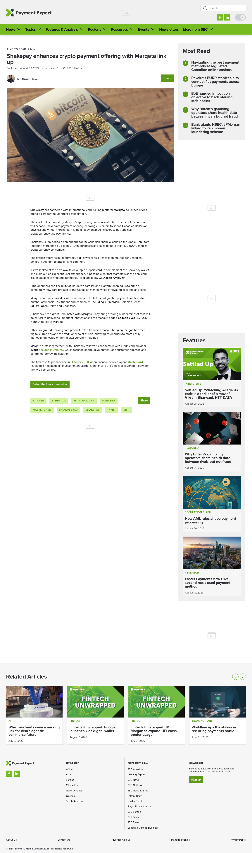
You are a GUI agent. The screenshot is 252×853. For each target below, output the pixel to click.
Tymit (111, 410)
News (10, 29)
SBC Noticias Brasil (138, 791)
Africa (69, 769)
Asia (68, 774)
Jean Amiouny (84, 401)
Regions (94, 29)
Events (143, 29)
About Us (11, 840)
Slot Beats (133, 817)
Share (167, 78)
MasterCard (42, 410)
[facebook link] (220, 17)
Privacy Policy (238, 840)
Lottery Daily (134, 796)
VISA (126, 410)
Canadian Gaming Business (143, 828)
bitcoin (38, 401)
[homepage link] (28, 13)
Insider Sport (134, 801)
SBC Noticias (134, 785)
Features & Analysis (62, 29)
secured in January (51, 350)
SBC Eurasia (134, 812)
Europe (70, 780)
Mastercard (135, 362)
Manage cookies (180, 840)
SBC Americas (135, 769)
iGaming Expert (136, 774)
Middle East (72, 785)
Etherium (59, 401)
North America (74, 791)
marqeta (108, 401)
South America (74, 801)
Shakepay (92, 410)
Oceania (70, 796)
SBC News (133, 780)
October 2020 (80, 362)
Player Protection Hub (139, 806)
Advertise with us (120, 840)
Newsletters (169, 29)
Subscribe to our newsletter (50, 384)
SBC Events (134, 822)
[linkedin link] (227, 17)
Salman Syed (68, 410)
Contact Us (64, 840)
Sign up (196, 779)
